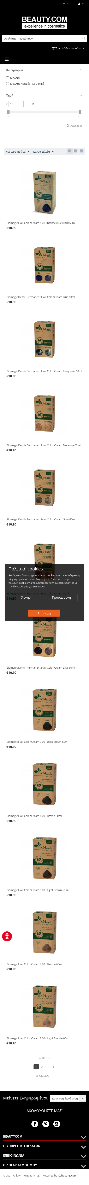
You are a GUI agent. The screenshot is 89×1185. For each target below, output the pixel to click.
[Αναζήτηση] (84, 38)
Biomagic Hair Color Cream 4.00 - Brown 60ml (34, 816)
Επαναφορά (76, 125)
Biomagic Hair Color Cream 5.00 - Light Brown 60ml (37, 890)
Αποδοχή (44, 613)
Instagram (56, 1124)
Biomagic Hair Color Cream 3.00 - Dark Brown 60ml (37, 742)
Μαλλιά (15, 78)
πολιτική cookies (18, 583)
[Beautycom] (44, 22)
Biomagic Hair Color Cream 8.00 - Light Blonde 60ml (37, 1038)
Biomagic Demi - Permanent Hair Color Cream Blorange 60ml (43, 445)
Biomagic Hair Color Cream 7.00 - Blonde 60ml (34, 964)
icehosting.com (67, 1175)
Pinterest (45, 1124)
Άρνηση (26, 597)
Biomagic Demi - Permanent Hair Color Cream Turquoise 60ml (44, 371)
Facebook (34, 1124)
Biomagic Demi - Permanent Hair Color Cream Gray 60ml (40, 519)
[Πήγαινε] (82, 1098)
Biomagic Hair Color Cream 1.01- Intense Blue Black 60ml (40, 223)
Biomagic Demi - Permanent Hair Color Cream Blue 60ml (40, 297)
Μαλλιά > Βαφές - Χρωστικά (27, 84)
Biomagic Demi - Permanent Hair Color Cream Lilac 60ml (40, 667)
